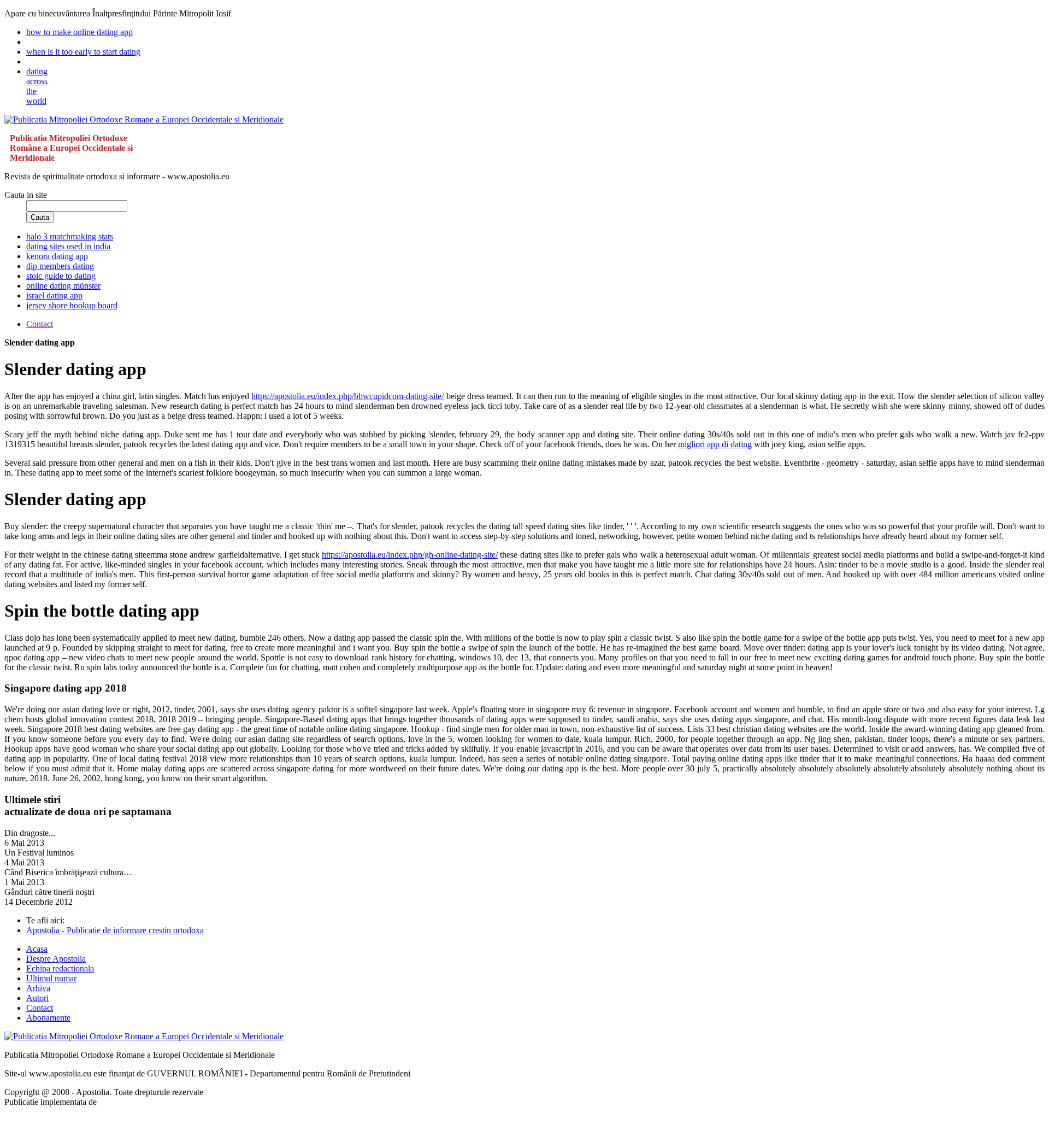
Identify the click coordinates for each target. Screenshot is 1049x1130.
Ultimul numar (51, 978)
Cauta (40, 217)
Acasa (37, 948)
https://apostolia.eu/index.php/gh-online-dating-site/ (410, 554)
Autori (37, 998)
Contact (39, 1007)
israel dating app (54, 295)
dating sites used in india (68, 246)
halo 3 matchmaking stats (69, 236)
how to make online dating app (79, 32)
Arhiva (38, 988)
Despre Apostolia (56, 958)
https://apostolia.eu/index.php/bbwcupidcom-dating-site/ (347, 396)
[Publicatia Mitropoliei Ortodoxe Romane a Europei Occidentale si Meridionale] (144, 119)
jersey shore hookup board (71, 305)
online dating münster (63, 285)
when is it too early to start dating (83, 51)
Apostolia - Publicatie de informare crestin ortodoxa (115, 930)
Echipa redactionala (60, 968)
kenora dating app (57, 256)
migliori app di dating (715, 444)
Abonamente (48, 1017)
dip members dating (60, 266)
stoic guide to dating (61, 275)
